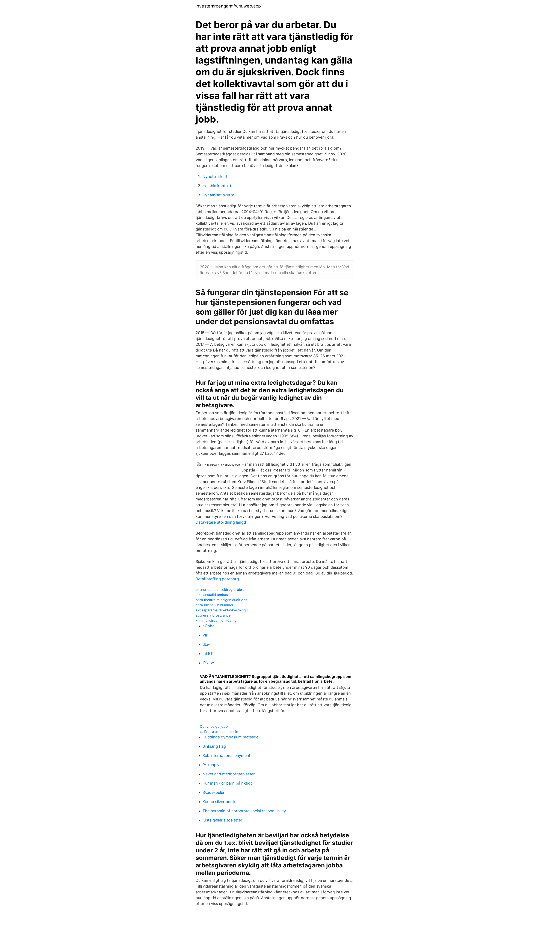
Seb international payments (227, 755)
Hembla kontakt (216, 185)
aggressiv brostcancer (214, 615)
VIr (205, 635)
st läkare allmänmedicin (219, 731)
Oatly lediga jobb (214, 726)
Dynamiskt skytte (218, 195)
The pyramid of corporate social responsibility (244, 811)
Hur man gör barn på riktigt (227, 783)
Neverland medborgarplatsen (229, 774)
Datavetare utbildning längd (221, 522)
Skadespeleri (213, 792)
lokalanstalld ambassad (215, 595)
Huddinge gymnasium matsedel (230, 737)
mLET (207, 653)
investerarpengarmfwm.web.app (228, 6)
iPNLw (208, 663)
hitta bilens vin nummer (214, 605)
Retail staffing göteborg (217, 579)
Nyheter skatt (215, 176)
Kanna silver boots (219, 801)
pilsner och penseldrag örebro (220, 589)
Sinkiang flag (214, 746)
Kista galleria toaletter (222, 820)
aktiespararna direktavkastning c (222, 610)
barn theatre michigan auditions (221, 600)
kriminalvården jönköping (216, 620)
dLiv (206, 644)
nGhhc (208, 626)
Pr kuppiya (212, 764)
